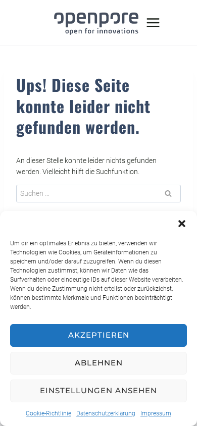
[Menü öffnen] (153, 22)
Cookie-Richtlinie (48, 413)
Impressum (155, 413)
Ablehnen (99, 362)
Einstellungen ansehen (98, 390)
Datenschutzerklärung (105, 413)
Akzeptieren (98, 335)
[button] (182, 224)
